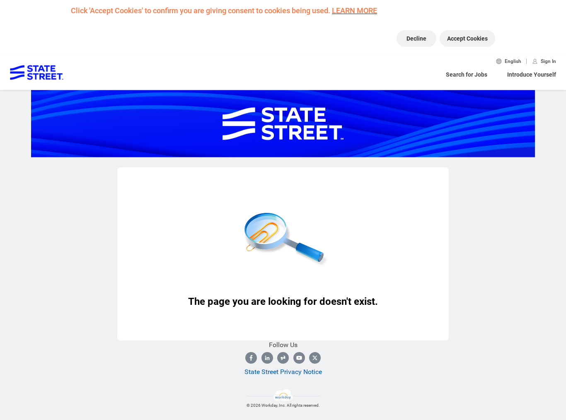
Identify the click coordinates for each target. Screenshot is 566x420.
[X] (315, 358)
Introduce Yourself (531, 74)
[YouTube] (299, 358)
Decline (416, 38)
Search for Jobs (466, 74)
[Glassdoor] (283, 358)
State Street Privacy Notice (283, 372)
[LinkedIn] (267, 358)
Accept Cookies (467, 38)
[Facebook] (251, 358)
